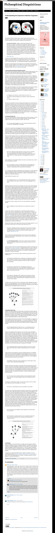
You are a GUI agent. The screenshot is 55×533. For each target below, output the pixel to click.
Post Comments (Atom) (13, 519)
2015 (42, 156)
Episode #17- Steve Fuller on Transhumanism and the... (45, 139)
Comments (43, 60)
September (44, 116)
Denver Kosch (11, 484)
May (42, 122)
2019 (42, 108)
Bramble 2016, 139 (14, 231)
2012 (42, 160)
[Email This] (20, 458)
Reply (8, 476)
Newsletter (36, 10)
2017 (42, 111)
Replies (9, 478)
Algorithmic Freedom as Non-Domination (45, 136)
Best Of (23, 10)
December (43, 112)
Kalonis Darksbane (10, 500)
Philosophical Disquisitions (22, 4)
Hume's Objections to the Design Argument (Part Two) (45, 149)
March (43, 125)
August (43, 118)
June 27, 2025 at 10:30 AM (18, 500)
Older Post (36, 517)
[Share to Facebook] (22, 458)
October (43, 115)
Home (6, 10)
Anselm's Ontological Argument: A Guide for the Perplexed (44, 95)
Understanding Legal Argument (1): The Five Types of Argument (45, 75)
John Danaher (47, 168)
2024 (42, 101)
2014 (42, 157)
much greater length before (15, 247)
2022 (42, 104)
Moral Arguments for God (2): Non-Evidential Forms (45, 145)
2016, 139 (9, 215)
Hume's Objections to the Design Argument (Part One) (45, 152)
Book (10, 10)
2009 (42, 164)
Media (31, 10)
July (42, 119)
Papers (27, 10)
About (14, 10)
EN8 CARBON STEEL (29, 501)
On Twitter (42, 49)
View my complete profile (44, 174)
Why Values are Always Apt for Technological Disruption (46, 90)
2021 (42, 105)
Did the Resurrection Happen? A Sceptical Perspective (44, 80)
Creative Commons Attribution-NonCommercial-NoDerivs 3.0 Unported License (33, 527)
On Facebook (43, 54)
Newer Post (7, 517)
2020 (42, 107)
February (43, 126)
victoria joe (11, 480)
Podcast (18, 10)
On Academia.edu (43, 53)
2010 (42, 163)
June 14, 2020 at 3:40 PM (17, 480)
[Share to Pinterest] (23, 458)
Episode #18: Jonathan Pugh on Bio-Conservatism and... (45, 130)
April (42, 123)
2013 (42, 159)
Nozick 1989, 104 (10, 56)
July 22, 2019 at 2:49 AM (13, 464)
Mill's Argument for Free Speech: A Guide (46, 85)
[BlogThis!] (21, 458)
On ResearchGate (44, 52)
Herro (8, 464)
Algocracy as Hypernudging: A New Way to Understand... (45, 142)
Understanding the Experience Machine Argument (45, 133)
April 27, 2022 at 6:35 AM (18, 484)
